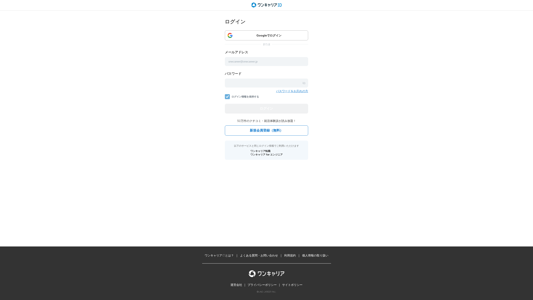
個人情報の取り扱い (315, 255)
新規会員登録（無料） (266, 130)
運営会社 (236, 284)
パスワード (233, 73)
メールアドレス (236, 52)
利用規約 (290, 255)
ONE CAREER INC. (267, 291)
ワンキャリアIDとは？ (219, 255)
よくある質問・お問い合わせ (259, 255)
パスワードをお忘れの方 (292, 91)
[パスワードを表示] (304, 83)
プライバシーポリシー (262, 284)
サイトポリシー (292, 284)
